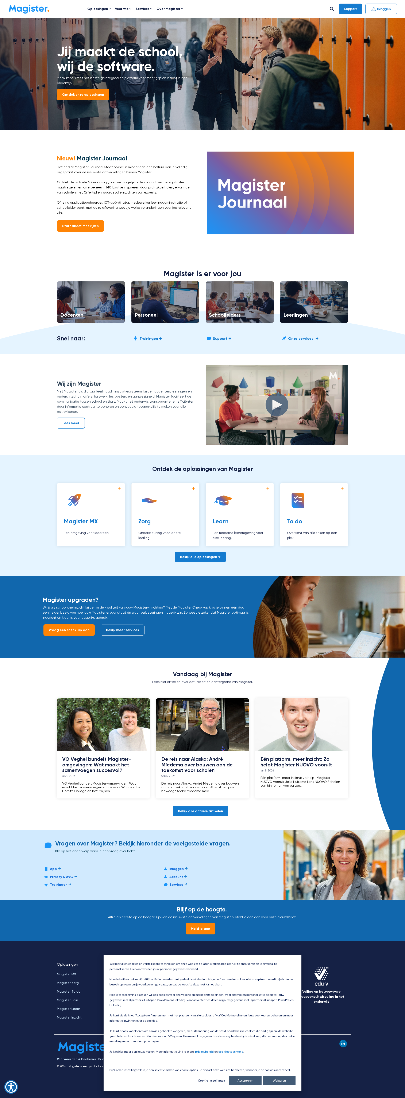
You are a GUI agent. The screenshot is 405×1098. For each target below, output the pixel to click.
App (53, 869)
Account (176, 877)
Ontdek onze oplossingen (83, 95)
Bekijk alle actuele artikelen (200, 811)
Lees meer (70, 423)
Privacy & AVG (61, 877)
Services (177, 885)
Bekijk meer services (122, 630)
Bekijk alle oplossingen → (200, 557)
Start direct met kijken (80, 226)
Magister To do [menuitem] (69, 991)
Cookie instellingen (211, 1080)
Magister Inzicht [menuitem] (69, 1017)
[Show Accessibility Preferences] (11, 1087)
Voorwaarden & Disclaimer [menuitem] (76, 1059)
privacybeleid (204, 1051)
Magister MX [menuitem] (66, 974)
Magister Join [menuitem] (67, 1000)
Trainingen (58, 885)
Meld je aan (200, 929)
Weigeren (279, 1080)
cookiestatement (230, 1051)
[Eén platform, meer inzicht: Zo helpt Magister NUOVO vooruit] (301, 724)
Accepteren (245, 1080)
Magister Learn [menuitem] (68, 1009)
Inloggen (176, 869)
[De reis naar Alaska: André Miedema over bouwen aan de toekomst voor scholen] (202, 724)
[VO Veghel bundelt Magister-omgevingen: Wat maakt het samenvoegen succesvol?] (103, 724)
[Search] (332, 9)
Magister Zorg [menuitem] (68, 983)
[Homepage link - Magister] (86, 1053)
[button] (343, 1043)
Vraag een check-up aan (69, 630)
